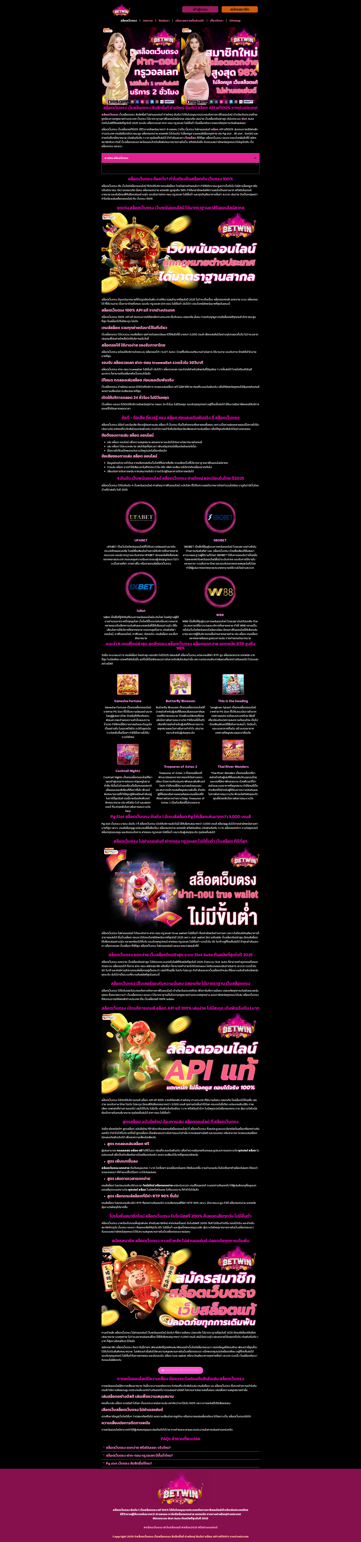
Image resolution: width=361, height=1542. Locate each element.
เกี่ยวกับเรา (216, 20)
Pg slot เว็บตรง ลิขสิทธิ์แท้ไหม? (129, 1463)
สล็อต (214, 129)
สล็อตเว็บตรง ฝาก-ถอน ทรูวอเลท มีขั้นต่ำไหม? (139, 1455)
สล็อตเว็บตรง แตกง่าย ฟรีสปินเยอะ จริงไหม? (138, 1447)
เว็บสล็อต (190, 138)
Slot (244, 119)
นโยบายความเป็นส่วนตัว (189, 20)
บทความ (148, 20)
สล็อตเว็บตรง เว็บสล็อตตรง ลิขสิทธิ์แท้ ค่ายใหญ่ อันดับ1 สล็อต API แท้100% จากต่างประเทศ (192, 1536)
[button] (180, 1448)
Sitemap (235, 20)
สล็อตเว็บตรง (129, 20)
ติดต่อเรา (164, 20)
